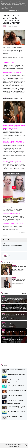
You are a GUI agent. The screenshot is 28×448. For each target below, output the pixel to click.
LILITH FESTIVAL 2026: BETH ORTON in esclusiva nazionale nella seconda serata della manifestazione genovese (15, 402)
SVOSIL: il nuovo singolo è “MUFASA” (15, 416)
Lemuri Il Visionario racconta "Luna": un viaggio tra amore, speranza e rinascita (19, 280)
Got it (17, 10)
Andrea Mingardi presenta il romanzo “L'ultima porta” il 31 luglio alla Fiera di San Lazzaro (16, 381)
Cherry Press (17, 444)
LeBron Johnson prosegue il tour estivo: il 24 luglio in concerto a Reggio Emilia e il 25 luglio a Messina (14, 308)
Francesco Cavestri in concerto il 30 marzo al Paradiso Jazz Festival (12, 340)
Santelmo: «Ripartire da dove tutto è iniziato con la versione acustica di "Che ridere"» (19, 268)
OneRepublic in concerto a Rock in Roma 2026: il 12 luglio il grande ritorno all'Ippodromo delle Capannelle (13, 316)
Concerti (3, 296)
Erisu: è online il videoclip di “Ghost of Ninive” (16, 411)
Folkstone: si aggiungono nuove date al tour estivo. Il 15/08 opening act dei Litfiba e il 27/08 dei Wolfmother (13, 299)
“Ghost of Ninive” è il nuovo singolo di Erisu (16, 374)
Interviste (4, 26)
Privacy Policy (16, 446)
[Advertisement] (11, 354)
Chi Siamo (11, 446)
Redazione (11, 255)
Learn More (12, 10)
